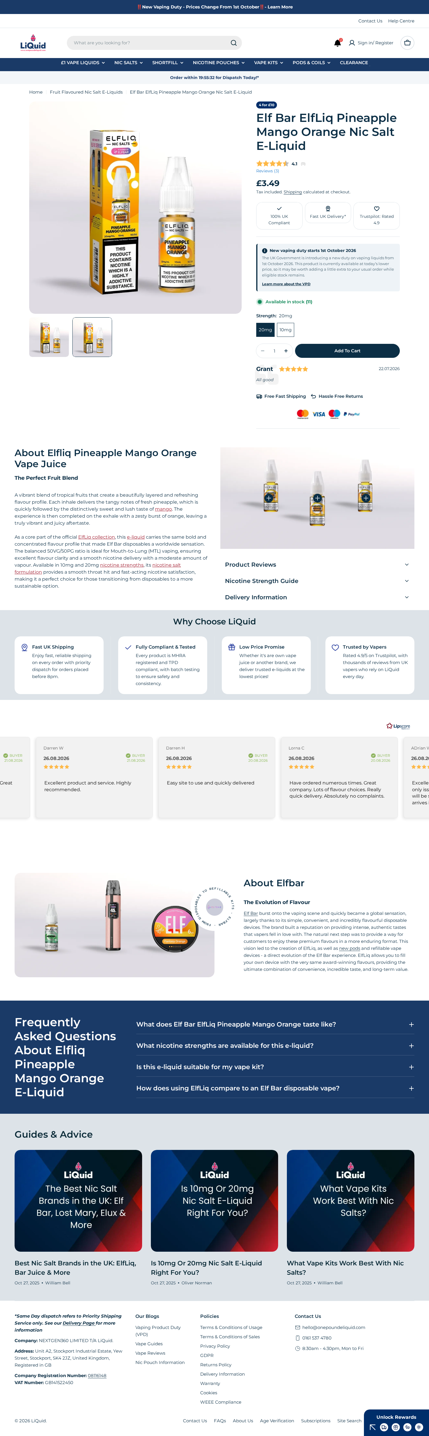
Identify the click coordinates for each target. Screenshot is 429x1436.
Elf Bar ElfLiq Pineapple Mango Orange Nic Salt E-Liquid (326, 132)
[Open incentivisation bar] (373, 1427)
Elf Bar (251, 913)
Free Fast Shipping (285, 396)
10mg (286, 329)
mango (163, 509)
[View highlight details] (268, 498)
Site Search (349, 1420)
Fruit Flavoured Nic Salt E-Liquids (86, 92)
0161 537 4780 (317, 1338)
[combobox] (154, 43)
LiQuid (38, 1420)
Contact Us (370, 21)
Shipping (293, 192)
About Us (243, 1420)
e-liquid (136, 537)
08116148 (97, 1375)
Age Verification (277, 1420)
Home (36, 92)
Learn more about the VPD (286, 284)
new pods (349, 948)
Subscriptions (315, 1420)
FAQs (220, 1420)
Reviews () (267, 171)
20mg (265, 329)
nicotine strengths (122, 565)
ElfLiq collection (96, 537)
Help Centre (401, 21)
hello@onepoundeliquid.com (333, 1327)
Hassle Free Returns (341, 396)
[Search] (233, 42)
